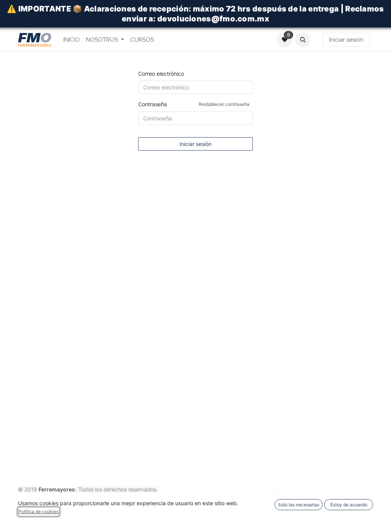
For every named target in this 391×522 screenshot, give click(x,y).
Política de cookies (38, 511)
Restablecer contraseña (224, 104)
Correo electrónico (161, 73)
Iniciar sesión (346, 39)
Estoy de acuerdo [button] (348, 504)
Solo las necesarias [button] (298, 504)
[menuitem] (71, 39)
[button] (302, 39)
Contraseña (193, 104)
